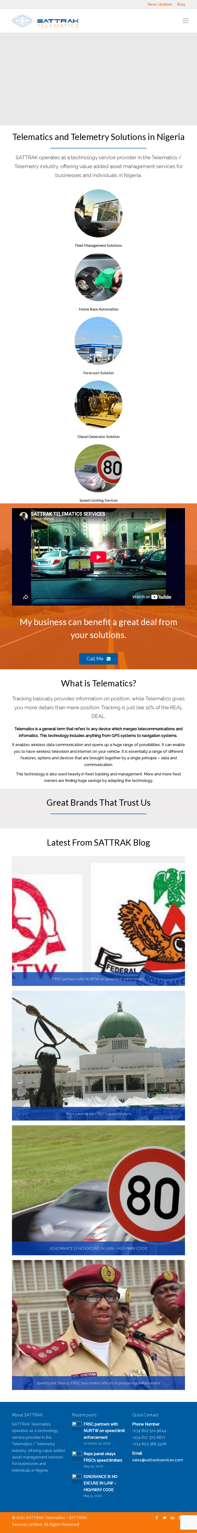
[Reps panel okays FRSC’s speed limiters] (77, 1455)
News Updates (160, 4)
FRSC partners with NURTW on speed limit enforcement (104, 1431)
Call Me (96, 659)
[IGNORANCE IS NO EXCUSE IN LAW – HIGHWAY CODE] (77, 1478)
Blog (181, 4)
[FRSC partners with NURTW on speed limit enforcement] (77, 1426)
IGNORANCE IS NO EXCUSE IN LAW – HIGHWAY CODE (100, 1483)
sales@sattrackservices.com (157, 1460)
